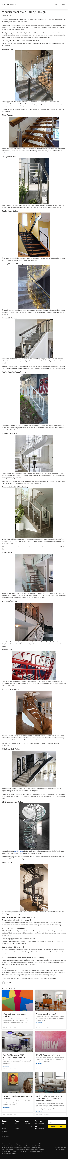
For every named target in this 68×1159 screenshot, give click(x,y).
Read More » (6, 1025)
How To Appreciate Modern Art (48, 1055)
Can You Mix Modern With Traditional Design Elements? (14, 1056)
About (63, 4)
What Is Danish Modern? (46, 1014)
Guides (56, 4)
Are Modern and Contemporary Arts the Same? (17, 1097)
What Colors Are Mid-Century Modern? (15, 1015)
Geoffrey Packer (18, 851)
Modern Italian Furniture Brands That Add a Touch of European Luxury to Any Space (49, 1098)
